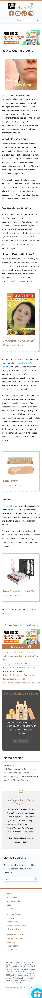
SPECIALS (21, 733)
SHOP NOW (22, 741)
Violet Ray (10, 506)
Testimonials (11, 949)
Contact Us (11, 908)
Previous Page (10, 625)
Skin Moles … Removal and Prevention (19, 652)
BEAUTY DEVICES (21, 730)
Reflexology (9, 765)
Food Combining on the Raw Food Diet (21, 776)
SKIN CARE (11, 722)
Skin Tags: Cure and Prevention (16, 663)
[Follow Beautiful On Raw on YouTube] (18, 12)
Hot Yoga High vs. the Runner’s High (20, 769)
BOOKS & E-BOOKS (27, 722)
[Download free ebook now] (21, 37)
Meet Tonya (11, 897)
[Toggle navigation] (5, 20)
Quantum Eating (13, 914)
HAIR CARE (14, 726)
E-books (10, 918)
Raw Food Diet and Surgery (16, 780)
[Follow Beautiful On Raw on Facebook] (11, 12)
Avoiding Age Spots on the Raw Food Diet (21, 683)
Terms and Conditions (16, 925)
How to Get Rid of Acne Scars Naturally (20, 675)
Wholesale (10, 942)
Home (9, 894)
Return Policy (12, 921)
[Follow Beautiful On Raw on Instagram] (31, 12)
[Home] (21, 6)
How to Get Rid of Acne (13, 671)
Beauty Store (12, 946)
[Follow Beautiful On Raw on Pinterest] (24, 12)
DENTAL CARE (29, 726)
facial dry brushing (20, 403)
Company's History (14, 901)
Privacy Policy (12, 929)
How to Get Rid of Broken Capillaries (18, 667)
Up (21, 625)
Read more (29, 831)
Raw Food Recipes (14, 938)
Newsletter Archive (14, 935)
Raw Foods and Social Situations (18, 773)
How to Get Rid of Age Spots (15, 679)
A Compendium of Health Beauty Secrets (21, 801)
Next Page (31, 625)
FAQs (8, 905)
